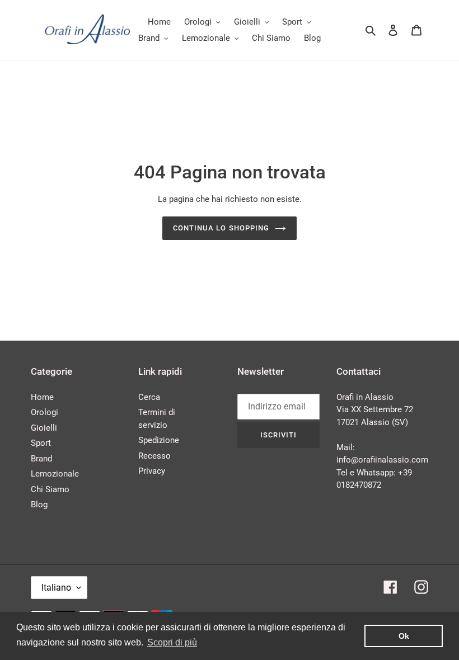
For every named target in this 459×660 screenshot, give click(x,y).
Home (42, 397)
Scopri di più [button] (172, 642)
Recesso (154, 456)
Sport (41, 443)
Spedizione (158, 440)
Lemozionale (55, 474)
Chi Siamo (50, 489)
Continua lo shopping (221, 228)
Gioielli (44, 428)
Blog (39, 504)
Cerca (149, 397)
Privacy (151, 471)
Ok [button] (404, 635)
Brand (41, 459)
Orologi (44, 412)
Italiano (56, 587)
